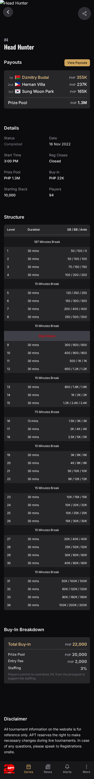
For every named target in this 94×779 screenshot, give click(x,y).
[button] (84, 13)
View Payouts (77, 63)
